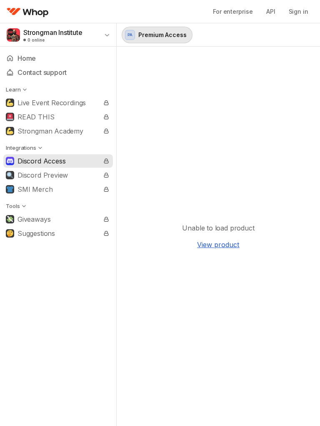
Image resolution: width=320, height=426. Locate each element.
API (270, 11)
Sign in (298, 11)
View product (218, 244)
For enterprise (233, 11)
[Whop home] (27, 11)
